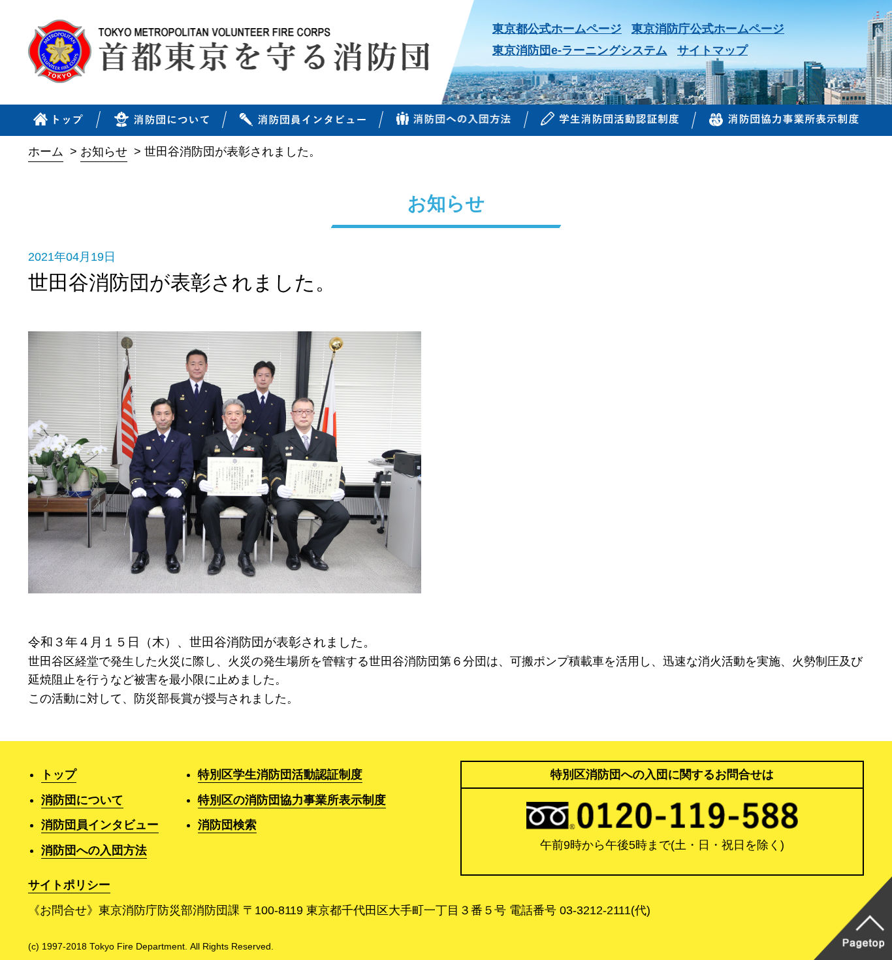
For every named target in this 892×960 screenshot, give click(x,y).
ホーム (45, 151)
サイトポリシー (69, 884)
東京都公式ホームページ (557, 28)
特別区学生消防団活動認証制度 (280, 774)
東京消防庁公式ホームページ (707, 28)
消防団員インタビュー (100, 824)
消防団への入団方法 (94, 850)
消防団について (82, 799)
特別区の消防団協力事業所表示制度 (292, 799)
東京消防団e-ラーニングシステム (579, 50)
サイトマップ (712, 50)
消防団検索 (227, 824)
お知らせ (103, 151)
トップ (58, 774)
